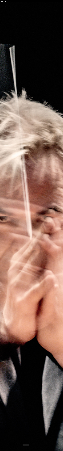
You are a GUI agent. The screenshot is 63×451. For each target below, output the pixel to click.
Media (52, 1)
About (49, 1)
